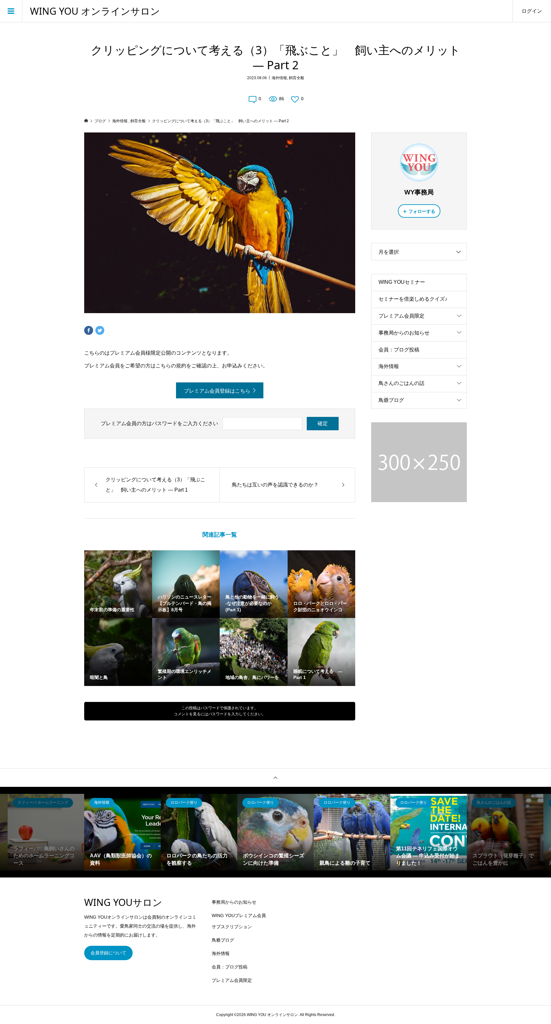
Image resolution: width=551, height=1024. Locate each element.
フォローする (421, 211)
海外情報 (279, 78)
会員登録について (108, 952)
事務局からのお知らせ (404, 332)
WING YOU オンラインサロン (95, 11)
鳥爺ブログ (391, 400)
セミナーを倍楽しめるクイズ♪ (412, 299)
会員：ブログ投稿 (398, 349)
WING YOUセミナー (401, 282)
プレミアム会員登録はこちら (217, 391)
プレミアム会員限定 (401, 316)
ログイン (532, 11)
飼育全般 (296, 78)
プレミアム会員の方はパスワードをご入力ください (159, 423)
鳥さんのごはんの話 (401, 383)
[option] (46, 832)
